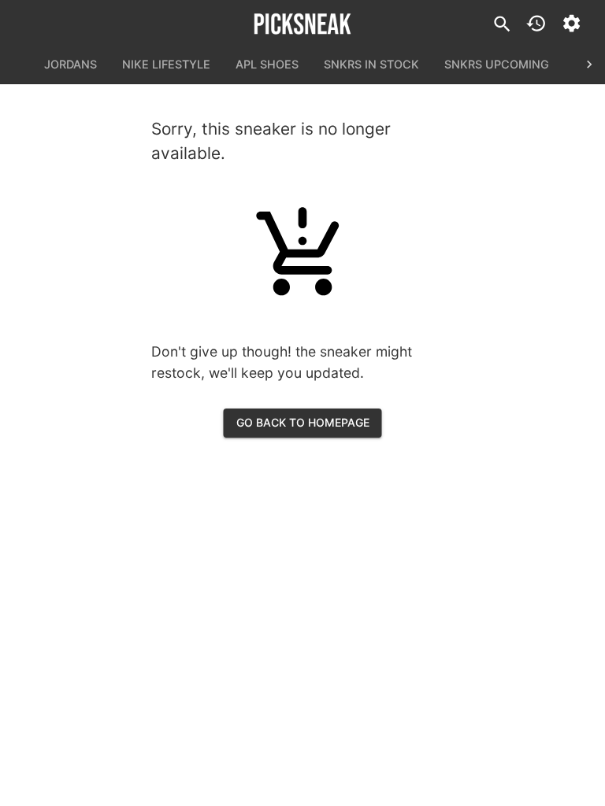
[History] (536, 23)
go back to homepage (302, 422)
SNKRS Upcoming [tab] (496, 64)
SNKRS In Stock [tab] (371, 64)
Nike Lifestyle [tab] (166, 64)
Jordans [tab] (70, 64)
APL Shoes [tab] (267, 64)
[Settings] (571, 23)
